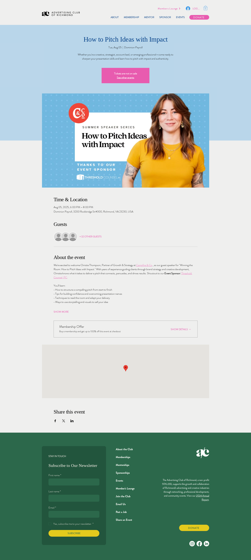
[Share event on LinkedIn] (72, 420)
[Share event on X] (63, 420)
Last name (54, 491)
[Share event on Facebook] (55, 420)
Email (52, 508)
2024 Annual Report (202, 498)
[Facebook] (199, 543)
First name (54, 475)
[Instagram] (192, 543)
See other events (125, 77)
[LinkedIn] (206, 543)
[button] (205, 8)
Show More (61, 311)
